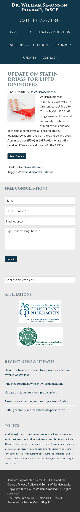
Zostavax (13, 463)
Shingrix (8, 458)
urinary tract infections (55, 458)
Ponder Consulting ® (36, 502)
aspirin (8, 439)
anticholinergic (12, 434)
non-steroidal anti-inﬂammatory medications (50, 449)
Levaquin (55, 444)
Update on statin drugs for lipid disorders (32, 79)
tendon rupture (37, 458)
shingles (69, 453)
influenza (26, 444)
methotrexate (11, 449)
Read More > (16, 156)
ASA (69, 434)
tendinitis (24, 458)
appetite (43, 434)
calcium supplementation (31, 439)
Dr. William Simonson (44, 489)
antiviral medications (29, 434)
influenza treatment (41, 444)
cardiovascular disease (53, 439)
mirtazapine (24, 449)
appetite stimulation (57, 434)
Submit (11, 259)
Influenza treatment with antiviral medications (34, 383)
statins (49, 172)
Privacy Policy (26, 484)
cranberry (17, 444)
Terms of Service (52, 484)
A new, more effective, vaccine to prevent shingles (36, 401)
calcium (15, 439)
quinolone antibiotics (54, 453)
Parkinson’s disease (14, 453)
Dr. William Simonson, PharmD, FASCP (40, 7)
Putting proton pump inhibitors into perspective (35, 410)
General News (33, 167)
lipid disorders (34, 172)
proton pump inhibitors (33, 453)
